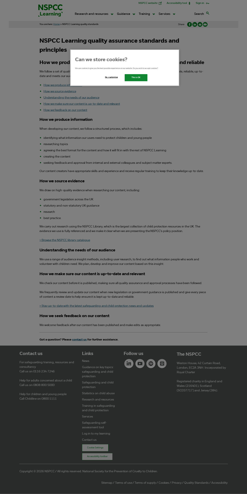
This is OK (136, 77)
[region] (124, 67)
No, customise (111, 77)
